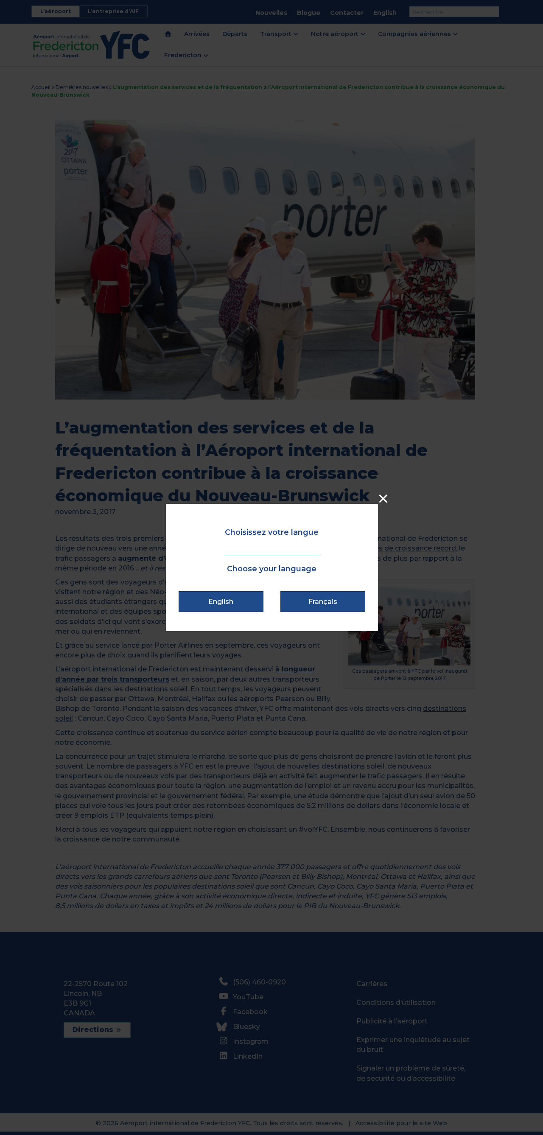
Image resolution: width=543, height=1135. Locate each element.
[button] (221, 601)
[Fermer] (383, 498)
